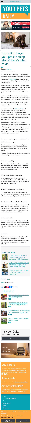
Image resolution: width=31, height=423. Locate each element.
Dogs (8, 279)
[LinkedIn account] (2, 374)
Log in (2, 282)
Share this (15, 287)
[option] (15, 25)
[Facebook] (2, 287)
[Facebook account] (5, 374)
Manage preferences (8, 421)
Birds (4, 405)
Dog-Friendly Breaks (10, 398)
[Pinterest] (7, 287)
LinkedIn (8, 370)
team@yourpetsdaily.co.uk (19, 372)
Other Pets (6, 408)
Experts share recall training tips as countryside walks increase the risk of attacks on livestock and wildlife (18, 258)
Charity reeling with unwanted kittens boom (19, 319)
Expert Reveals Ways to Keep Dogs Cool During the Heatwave (19, 272)
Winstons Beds (12, 79)
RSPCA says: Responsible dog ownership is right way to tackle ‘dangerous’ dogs (19, 264)
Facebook (14, 370)
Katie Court (9, 69)
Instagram (21, 370)
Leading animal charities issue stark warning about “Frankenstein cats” (19, 296)
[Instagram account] (7, 374)
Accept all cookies (23, 421)
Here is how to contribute (21, 381)
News (10, 314)
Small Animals (6, 403)
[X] (5, 287)
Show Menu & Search (15, 1)
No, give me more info (7, 417)
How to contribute (15, 339)
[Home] (15, 12)
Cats (10, 298)
